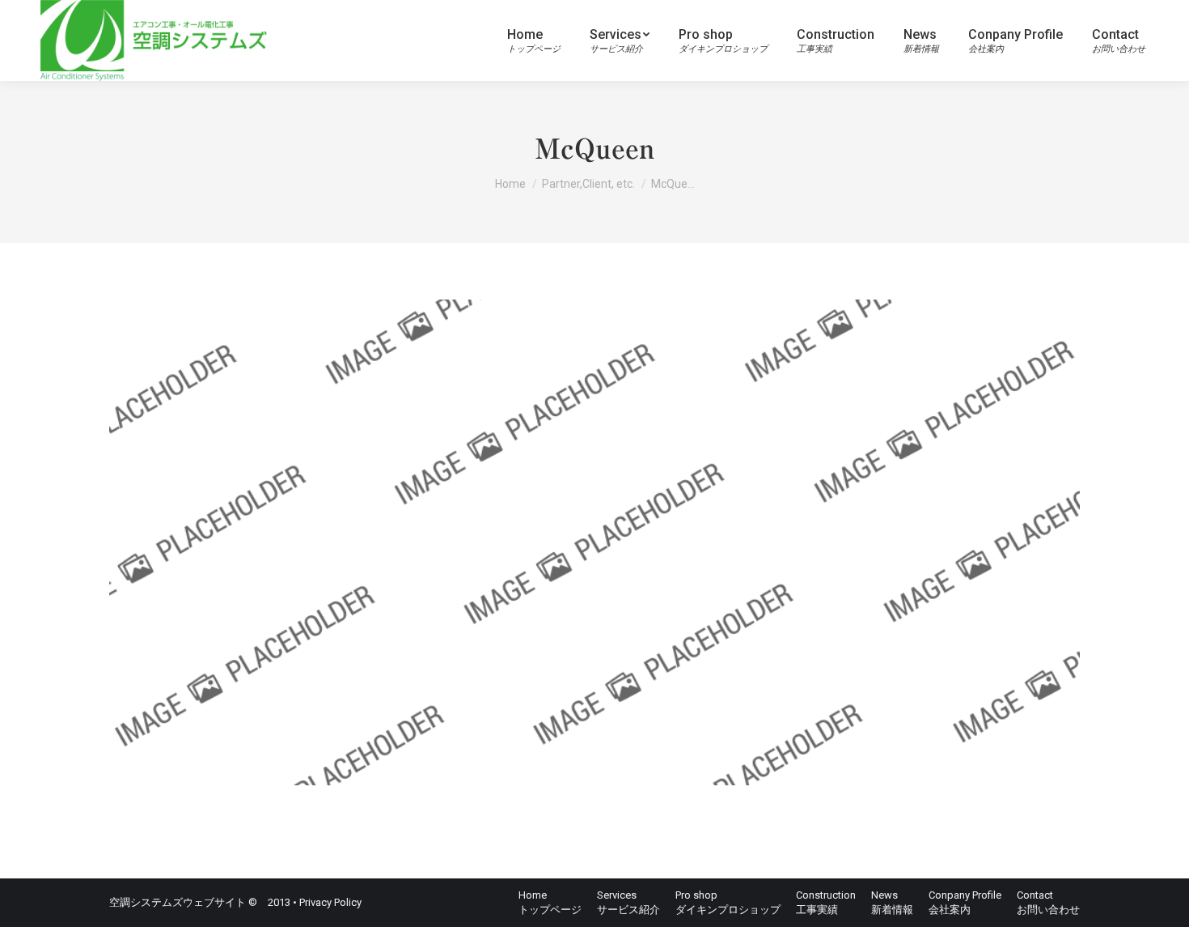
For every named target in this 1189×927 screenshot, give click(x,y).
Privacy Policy (330, 902)
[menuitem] (534, 40)
